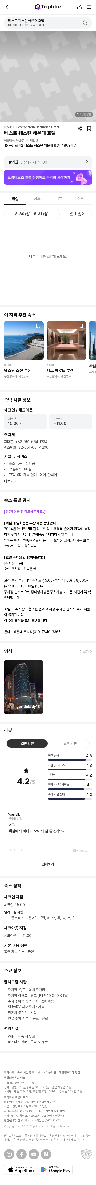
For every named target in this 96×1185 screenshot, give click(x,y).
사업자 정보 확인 (55, 1111)
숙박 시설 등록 (25, 1072)
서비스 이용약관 (46, 1072)
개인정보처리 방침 (69, 1072)
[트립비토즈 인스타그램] (9, 1154)
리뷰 (58, 198)
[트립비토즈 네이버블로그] (46, 1154)
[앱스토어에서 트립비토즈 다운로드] (21, 1170)
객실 (15, 198)
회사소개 (9, 1072)
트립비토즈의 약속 (14, 1078)
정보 (37, 198)
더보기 (8, 481)
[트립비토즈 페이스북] (21, 1154)
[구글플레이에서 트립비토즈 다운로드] (56, 1170)
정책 (80, 198)
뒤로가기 (7, 7)
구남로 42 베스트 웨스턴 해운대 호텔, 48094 (41, 145)
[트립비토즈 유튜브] (34, 1154)
